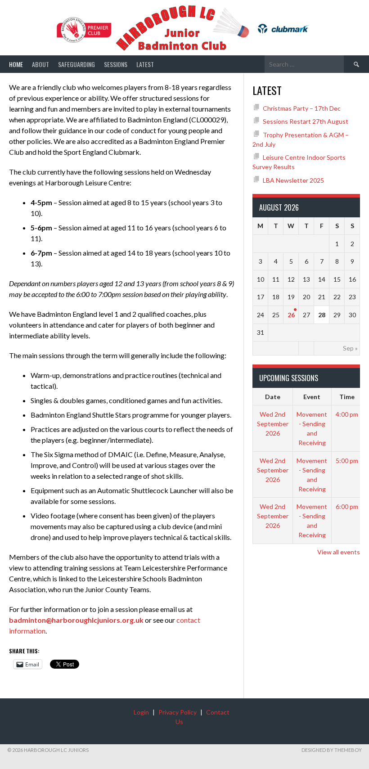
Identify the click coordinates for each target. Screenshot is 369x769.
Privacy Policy (177, 712)
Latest (145, 64)
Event (311, 396)
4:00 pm (347, 414)
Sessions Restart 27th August (305, 121)
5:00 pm (347, 460)
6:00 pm (347, 506)
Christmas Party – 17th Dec (302, 108)
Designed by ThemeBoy (332, 750)
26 (291, 315)
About (40, 64)
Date (272, 396)
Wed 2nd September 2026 (272, 423)
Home (16, 64)
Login (141, 712)
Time (347, 396)
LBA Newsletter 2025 (293, 180)
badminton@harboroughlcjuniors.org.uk (76, 620)
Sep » (350, 348)
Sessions (115, 64)
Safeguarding (76, 64)
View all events (338, 552)
